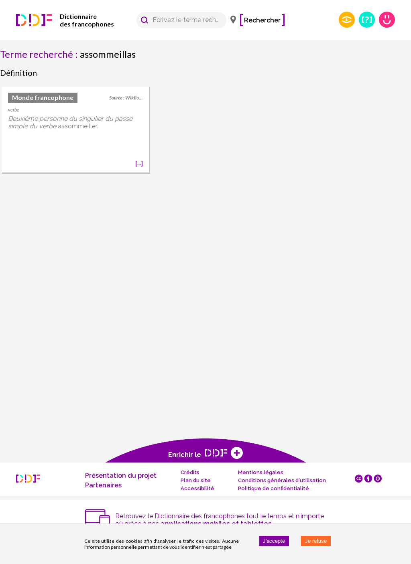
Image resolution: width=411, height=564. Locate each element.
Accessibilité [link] (197, 488)
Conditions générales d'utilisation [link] (282, 480)
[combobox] (177, 20)
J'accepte (274, 541)
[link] (76, 20)
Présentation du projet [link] (121, 475)
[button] (144, 20)
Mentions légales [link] (260, 472)
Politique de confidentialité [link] (273, 488)
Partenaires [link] (103, 485)
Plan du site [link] (196, 480)
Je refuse (316, 541)
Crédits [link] (190, 472)
